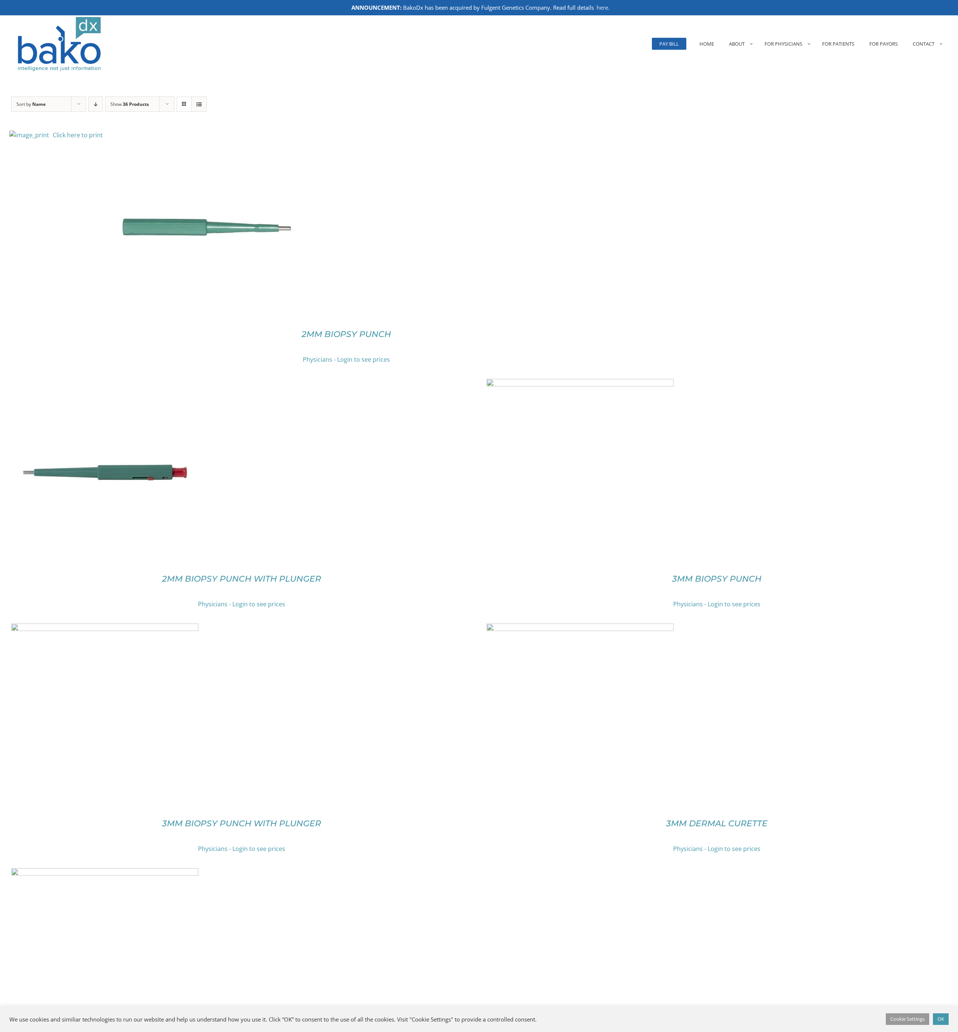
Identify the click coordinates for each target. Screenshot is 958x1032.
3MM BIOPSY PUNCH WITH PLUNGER (241, 823)
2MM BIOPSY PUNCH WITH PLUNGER (241, 579)
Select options (193, 229)
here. (603, 7)
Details (236, 229)
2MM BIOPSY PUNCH (346, 334)
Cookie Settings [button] (907, 1019)
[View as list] (199, 104)
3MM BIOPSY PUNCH (717, 579)
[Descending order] (95, 104)
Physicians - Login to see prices (346, 359)
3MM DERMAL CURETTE (717, 823)
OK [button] (940, 1019)
